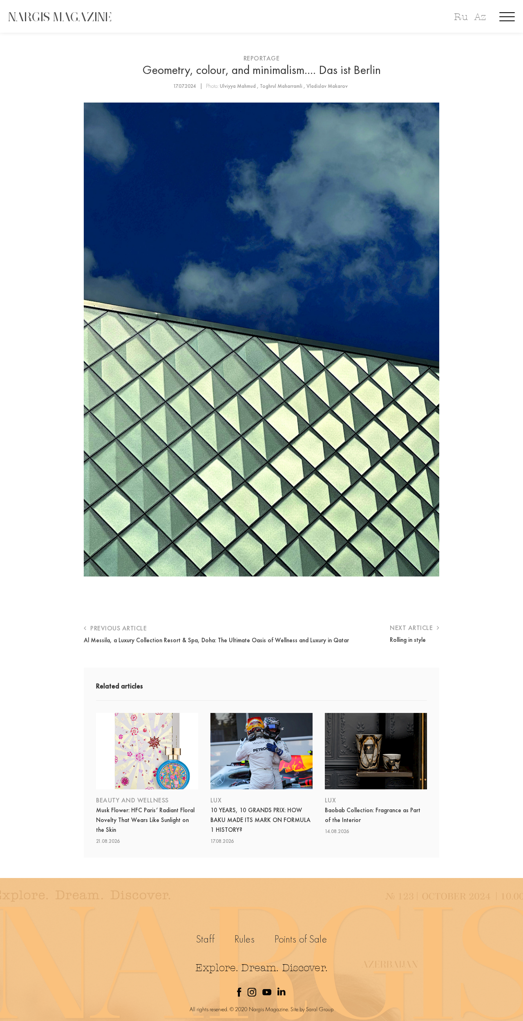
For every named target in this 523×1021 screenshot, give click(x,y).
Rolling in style (408, 640)
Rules (245, 939)
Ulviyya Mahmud (238, 86)
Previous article (118, 628)
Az (480, 16)
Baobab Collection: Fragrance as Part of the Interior (372, 815)
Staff (205, 939)
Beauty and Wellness (132, 800)
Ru (460, 16)
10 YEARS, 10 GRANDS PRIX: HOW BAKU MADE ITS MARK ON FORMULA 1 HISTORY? (260, 820)
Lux (216, 800)
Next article (412, 627)
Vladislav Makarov (327, 86)
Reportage (262, 58)
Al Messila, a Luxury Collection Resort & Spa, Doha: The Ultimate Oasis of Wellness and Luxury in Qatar (216, 640)
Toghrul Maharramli (281, 86)
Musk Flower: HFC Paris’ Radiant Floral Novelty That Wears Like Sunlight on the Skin (145, 820)
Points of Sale (301, 939)
